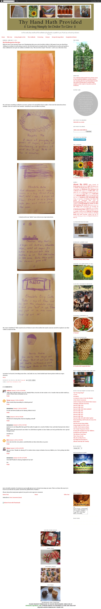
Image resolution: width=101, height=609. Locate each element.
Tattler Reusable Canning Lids (86, 214)
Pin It (4, 377)
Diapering (84, 192)
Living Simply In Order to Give (81, 425)
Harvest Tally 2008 (78, 405)
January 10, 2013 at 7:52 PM (20, 457)
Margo (8, 448)
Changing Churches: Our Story (81, 403)
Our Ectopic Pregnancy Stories (81, 429)
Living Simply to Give (19, 37)
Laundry (75, 203)
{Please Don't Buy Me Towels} (81, 441)
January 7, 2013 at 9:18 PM (17, 400)
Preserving (40, 37)
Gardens (82, 197)
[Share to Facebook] (33, 380)
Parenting (94, 206)
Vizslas (89, 216)
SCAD (97, 209)
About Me (9, 381)
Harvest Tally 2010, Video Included (82, 409)
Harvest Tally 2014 (78, 416)
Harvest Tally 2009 (78, 407)
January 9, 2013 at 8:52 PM (17, 448)
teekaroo (9, 390)
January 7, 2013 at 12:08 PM (18, 390)
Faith (94, 194)
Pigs (87, 208)
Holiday (75, 200)
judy (8, 440)
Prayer (96, 208)
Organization (86, 206)
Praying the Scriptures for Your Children (83, 430)
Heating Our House (90, 199)
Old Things (76, 206)
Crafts (90, 190)
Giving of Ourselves (78, 199)
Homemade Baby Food (88, 200)
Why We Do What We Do (79, 438)
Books (76, 187)
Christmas (93, 189)
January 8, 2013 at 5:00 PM (16, 440)
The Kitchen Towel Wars (79, 434)
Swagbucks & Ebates (71, 37)
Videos (85, 216)
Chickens (84, 189)
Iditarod (88, 202)
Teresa (8, 400)
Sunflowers (90, 212)
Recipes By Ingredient (58, 37)
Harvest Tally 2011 (78, 410)
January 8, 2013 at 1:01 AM (16, 416)
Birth (89, 186)
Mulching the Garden (82, 205)
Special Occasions (92, 211)
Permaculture (76, 208)
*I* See (75, 394)
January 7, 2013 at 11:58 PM (20, 408)
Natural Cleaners (93, 205)
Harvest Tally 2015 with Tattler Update (83, 418)
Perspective (82, 208)
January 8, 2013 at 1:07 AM (20, 425)
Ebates (95, 192)
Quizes (92, 209)
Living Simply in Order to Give (88, 203)
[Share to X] (32, 380)
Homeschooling (78, 202)
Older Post (66, 494)
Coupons (84, 190)
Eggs (84, 194)
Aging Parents (92, 184)
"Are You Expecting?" (78, 393)
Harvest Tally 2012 (78, 412)
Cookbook (15, 381)
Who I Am (9, 37)
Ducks (90, 192)
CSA (79, 192)
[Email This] (29, 380)
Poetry (92, 208)
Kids (93, 202)
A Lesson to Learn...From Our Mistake (83, 398)
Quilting (87, 209)
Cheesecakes (76, 189)
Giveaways (92, 197)
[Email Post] (26, 380)
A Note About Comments (79, 400)
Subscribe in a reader (78, 122)
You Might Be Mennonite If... (80, 439)
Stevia (77, 212)
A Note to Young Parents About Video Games (84, 402)
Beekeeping (76, 186)
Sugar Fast (83, 212)
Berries (84, 186)
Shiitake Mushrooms (80, 211)
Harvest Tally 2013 (78, 414)
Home (3, 37)
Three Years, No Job (78, 436)
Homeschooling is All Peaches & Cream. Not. (84, 420)
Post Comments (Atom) (16, 497)
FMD (74, 195)
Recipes (48, 37)
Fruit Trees (75, 197)
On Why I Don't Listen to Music (81, 427)
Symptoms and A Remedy (80, 432)
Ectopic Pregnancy (77, 193)
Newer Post (6, 494)
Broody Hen (84, 187)
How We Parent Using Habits (80, 423)
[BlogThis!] (30, 380)
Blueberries (95, 186)
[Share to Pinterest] (35, 380)
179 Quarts (76, 396)
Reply (8, 396)
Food (19, 381)
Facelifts (89, 193)
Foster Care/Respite (91, 196)
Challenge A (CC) (93, 187)
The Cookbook (31, 37)
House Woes (76, 421)
